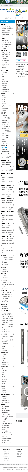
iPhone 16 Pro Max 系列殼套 (7, 216)
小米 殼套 (4, 286)
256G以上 (4, 79)
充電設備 (4, 67)
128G (3, 78)
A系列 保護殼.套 (5, 298)
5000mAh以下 (5, 40)
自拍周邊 (3, 386)
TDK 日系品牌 (5, 133)
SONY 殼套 (4, 341)
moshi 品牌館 (5, 431)
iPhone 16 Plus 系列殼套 (7, 200)
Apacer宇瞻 (4, 83)
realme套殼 (4, 306)
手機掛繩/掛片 (5, 398)
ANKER (4, 408)
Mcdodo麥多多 (5, 427)
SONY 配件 (4, 334)
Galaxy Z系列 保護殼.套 (7, 318)
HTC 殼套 (4, 275)
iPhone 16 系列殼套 (6, 194)
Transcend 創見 (5, 89)
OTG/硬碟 (4, 72)
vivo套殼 (4, 348)
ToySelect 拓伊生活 (6, 438)
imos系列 (4, 419)
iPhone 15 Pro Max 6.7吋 (7, 244)
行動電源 (3, 38)
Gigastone (4, 85)
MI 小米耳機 (5, 124)
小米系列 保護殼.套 (6, 282)
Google (3, 106)
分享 (19, 60)
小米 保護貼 (4, 288)
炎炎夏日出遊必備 (6, 30)
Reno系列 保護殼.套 (6, 292)
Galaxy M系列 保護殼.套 (7, 324)
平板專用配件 (4, 366)
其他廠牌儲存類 (5, 91)
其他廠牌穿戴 (5, 108)
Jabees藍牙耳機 (5, 122)
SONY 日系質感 (5, 130)
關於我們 (6, 455)
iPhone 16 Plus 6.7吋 (6, 198)
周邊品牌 (3, 404)
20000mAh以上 (5, 46)
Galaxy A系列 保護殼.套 (7, 322)
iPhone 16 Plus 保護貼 (7, 202)
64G (3, 76)
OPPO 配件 (4, 290)
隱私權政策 (6, 458)
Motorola (4, 358)
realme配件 (4, 304)
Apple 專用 (4, 115)
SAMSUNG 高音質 (6, 128)
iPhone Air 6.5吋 (5, 160)
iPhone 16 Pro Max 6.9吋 (7, 212)
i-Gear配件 (4, 418)
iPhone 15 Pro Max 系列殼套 (7, 248)
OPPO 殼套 (4, 300)
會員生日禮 (19, 453)
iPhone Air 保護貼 (6, 164)
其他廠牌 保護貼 (5, 364)
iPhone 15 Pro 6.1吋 (6, 236)
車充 (3, 66)
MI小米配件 (4, 280)
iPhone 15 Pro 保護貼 (7, 240)
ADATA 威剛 (5, 81)
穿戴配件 (4, 110)
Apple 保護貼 (5, 149)
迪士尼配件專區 (5, 440)
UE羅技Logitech (5, 137)
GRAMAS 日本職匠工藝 (7, 416)
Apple (3, 95)
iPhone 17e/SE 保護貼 (7, 189)
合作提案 (19, 456)
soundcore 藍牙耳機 (6, 132)
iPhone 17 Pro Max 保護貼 (7, 182)
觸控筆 (3, 383)
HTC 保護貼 (4, 277)
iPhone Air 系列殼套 (6, 162)
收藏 (24, 60)
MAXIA (3, 429)
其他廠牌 (4, 141)
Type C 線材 (5, 56)
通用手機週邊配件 (6, 402)
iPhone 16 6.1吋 (5, 192)
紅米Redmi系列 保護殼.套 (8, 284)
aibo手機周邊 (5, 412)
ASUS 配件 (4, 255)
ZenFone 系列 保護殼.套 (7, 257)
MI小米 (3, 372)
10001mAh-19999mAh (7, 44)
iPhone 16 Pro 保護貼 (7, 209)
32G (3, 74)
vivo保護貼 (4, 350)
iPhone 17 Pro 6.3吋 (6, 167)
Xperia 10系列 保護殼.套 (7, 340)
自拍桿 (3, 388)
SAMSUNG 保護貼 (6, 331)
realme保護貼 (5, 308)
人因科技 (4, 139)
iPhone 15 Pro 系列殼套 (7, 238)
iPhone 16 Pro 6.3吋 (6, 205)
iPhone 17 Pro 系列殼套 (7, 169)
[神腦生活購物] (13, 11)
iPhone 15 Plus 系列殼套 (7, 232)
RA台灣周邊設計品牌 (7, 434)
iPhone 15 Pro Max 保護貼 (7, 251)
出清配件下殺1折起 (6, 27)
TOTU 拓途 (4, 436)
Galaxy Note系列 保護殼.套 (7, 326)
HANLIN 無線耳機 (6, 119)
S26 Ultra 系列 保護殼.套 (7, 316)
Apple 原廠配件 (5, 151)
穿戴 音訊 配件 (8, 18)
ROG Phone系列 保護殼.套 (7, 260)
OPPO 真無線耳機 (6, 126)
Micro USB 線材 (5, 60)
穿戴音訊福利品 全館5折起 (7, 35)
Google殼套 (4, 269)
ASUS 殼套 (4, 262)
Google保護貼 (5, 271)
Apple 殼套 (4, 147)
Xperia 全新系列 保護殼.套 (7, 337)
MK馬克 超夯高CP (6, 425)
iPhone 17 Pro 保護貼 (7, 171)
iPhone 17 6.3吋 (5, 154)
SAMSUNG (4, 103)
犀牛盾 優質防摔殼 (6, 442)
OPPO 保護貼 (5, 301)
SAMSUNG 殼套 (6, 329)
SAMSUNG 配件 (5, 311)
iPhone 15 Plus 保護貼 (7, 234)
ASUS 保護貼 (5, 264)
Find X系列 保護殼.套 (7, 294)
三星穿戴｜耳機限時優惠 (7, 28)
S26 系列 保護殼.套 (6, 313)
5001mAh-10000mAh (7, 42)
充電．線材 (4, 50)
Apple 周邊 (4, 145)
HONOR (4, 354)
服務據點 (6, 5)
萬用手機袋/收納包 (6, 400)
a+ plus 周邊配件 (6, 410)
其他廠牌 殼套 (5, 362)
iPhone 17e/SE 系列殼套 (7, 187)
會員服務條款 (6, 456)
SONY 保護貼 (5, 343)
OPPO (3, 101)
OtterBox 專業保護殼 (7, 432)
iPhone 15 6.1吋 (5, 223)
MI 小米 (4, 99)
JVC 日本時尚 (5, 120)
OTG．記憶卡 (4, 70)
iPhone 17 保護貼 (6, 158)
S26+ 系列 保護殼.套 (7, 314)
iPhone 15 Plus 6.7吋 (6, 230)
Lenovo (3, 356)
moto (3, 374)
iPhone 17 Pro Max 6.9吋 (7, 174)
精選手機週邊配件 (5, 394)
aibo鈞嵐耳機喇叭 (6, 117)
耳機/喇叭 (3, 113)
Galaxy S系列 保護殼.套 (7, 320)
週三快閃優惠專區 (6, 32)
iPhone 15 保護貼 (6, 227)
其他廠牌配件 (4, 352)
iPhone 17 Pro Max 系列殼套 (7, 178)
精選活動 (3, 24)
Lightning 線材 (5, 58)
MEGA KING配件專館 (7, 423)
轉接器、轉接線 (5, 64)
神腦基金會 (6, 453)
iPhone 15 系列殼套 (6, 225)
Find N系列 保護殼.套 (7, 296)
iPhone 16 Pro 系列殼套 (7, 207)
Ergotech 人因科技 (6, 105)
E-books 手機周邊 (6, 414)
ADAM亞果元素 (5, 406)
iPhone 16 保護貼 (6, 196)
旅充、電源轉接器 (6, 54)
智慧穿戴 (3, 93)
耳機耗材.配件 (5, 143)
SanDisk (4, 87)
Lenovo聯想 (4, 370)
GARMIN (4, 97)
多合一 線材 (4, 62)
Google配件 (4, 267)
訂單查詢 (19, 455)
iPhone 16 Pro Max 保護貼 (7, 220)
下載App (2, 5)
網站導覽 (6, 460)
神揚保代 (11, 5)
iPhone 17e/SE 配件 (6, 185)
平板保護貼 (4, 380)
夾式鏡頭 (4, 390)
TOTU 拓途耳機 (5, 135)
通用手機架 (4, 396)
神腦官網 (6, 451)
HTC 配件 (3, 273)
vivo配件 (3, 346)
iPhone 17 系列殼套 (6, 156)
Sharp (3, 360)
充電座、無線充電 (6, 53)
